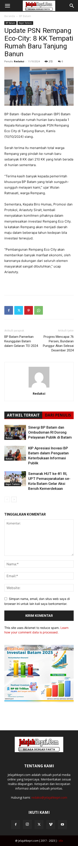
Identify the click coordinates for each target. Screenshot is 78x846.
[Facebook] (8, 310)
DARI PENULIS (58, 415)
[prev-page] (7, 499)
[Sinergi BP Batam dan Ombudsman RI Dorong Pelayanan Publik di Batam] (15, 432)
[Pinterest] (28, 310)
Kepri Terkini (25, 22)
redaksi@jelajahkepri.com (49, 797)
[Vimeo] (50, 824)
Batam (9, 437)
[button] (7, 6)
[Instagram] (27, 824)
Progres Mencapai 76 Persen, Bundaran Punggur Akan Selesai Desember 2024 (58, 343)
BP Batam (25, 16)
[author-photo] (39, 387)
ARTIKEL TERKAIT (23, 415)
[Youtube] (62, 824)
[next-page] (14, 499)
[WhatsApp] (38, 310)
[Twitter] (18, 310)
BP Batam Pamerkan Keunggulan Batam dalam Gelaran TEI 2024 (21, 341)
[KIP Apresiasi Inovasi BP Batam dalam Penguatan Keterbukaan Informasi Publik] (15, 453)
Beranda (9, 16)
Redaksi (19, 61)
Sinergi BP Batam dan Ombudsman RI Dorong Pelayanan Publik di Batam (50, 432)
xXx (61, 841)
